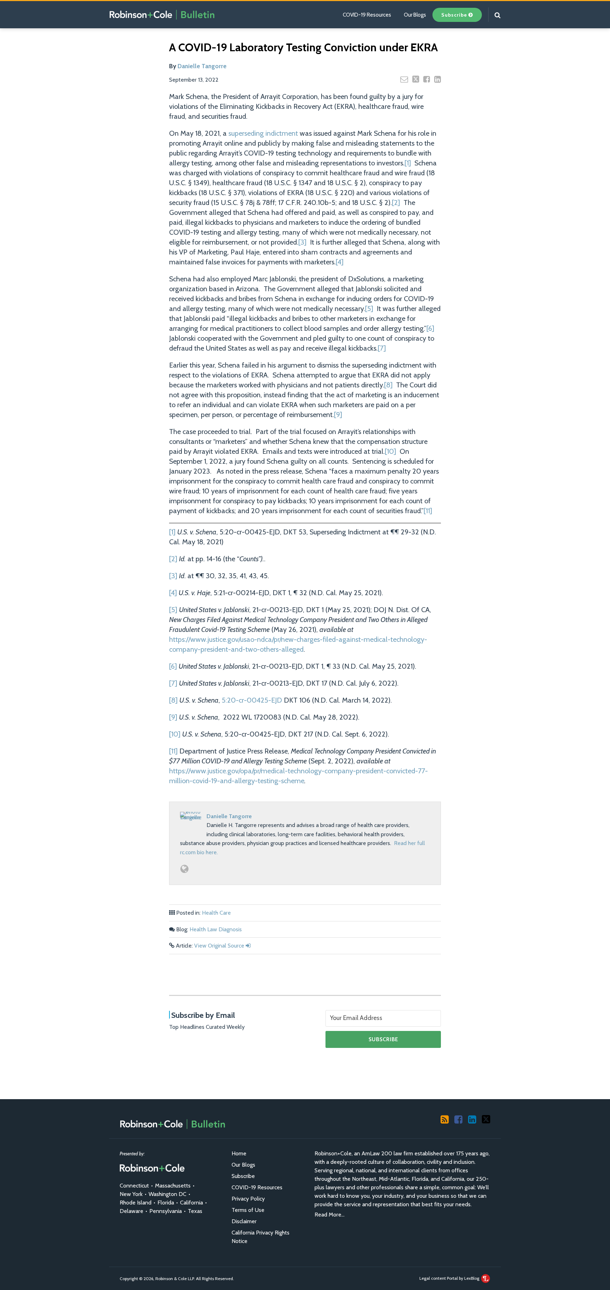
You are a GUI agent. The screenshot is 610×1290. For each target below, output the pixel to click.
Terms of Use (248, 1210)
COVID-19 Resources (367, 15)
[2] (396, 202)
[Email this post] (404, 79)
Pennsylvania (165, 1211)
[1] (408, 163)
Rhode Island (135, 1202)
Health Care (216, 912)
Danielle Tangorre (202, 66)
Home (239, 1153)
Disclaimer (244, 1221)
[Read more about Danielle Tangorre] (184, 869)
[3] (302, 242)
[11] (428, 510)
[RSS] (445, 1119)
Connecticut (134, 1185)
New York (131, 1194)
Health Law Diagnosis (216, 929)
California (191, 1202)
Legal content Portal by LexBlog (449, 1278)
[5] (369, 308)
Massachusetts (173, 1185)
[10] (390, 451)
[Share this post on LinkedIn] (437, 79)
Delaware (131, 1211)
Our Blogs (415, 15)
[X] (486, 1119)
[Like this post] (426, 79)
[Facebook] (458, 1119)
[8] (388, 385)
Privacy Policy (248, 1198)
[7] (382, 348)
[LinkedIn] (472, 1119)
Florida (165, 1202)
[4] (339, 262)
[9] (338, 414)
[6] (430, 328)
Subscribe (243, 1176)
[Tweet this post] (415, 79)
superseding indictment (263, 133)
